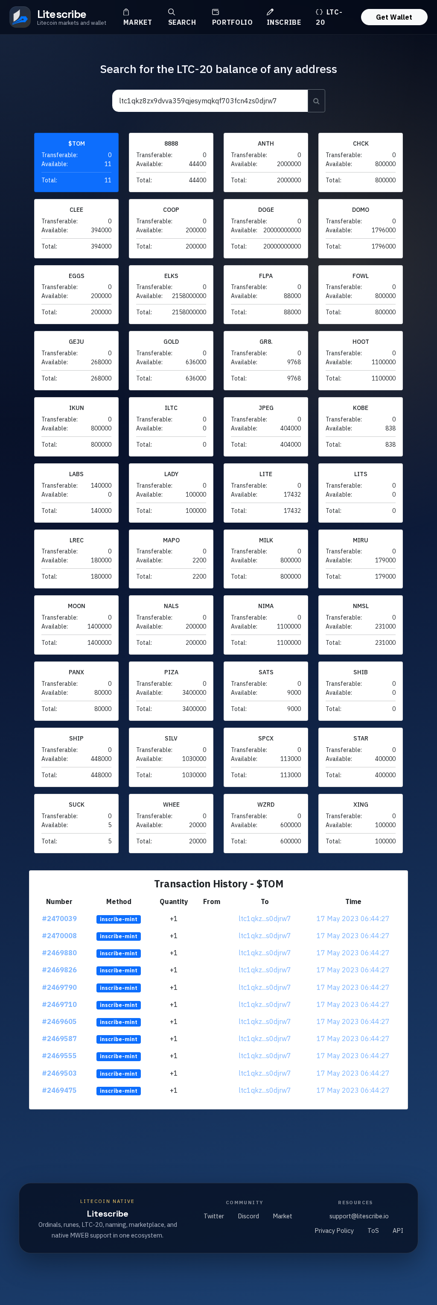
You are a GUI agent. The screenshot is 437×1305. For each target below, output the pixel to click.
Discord (248, 1216)
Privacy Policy (334, 1230)
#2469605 (59, 1021)
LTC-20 (329, 17)
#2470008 (59, 935)
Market (137, 22)
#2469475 (59, 1090)
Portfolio (232, 22)
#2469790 (59, 987)
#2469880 (59, 952)
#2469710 (59, 1004)
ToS (373, 1230)
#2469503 (59, 1073)
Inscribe (284, 22)
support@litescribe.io (359, 1216)
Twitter (214, 1216)
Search (182, 22)
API (398, 1230)
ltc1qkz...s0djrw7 (265, 918)
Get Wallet (394, 17)
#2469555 (59, 1055)
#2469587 (59, 1038)
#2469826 (59, 970)
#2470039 (59, 918)
